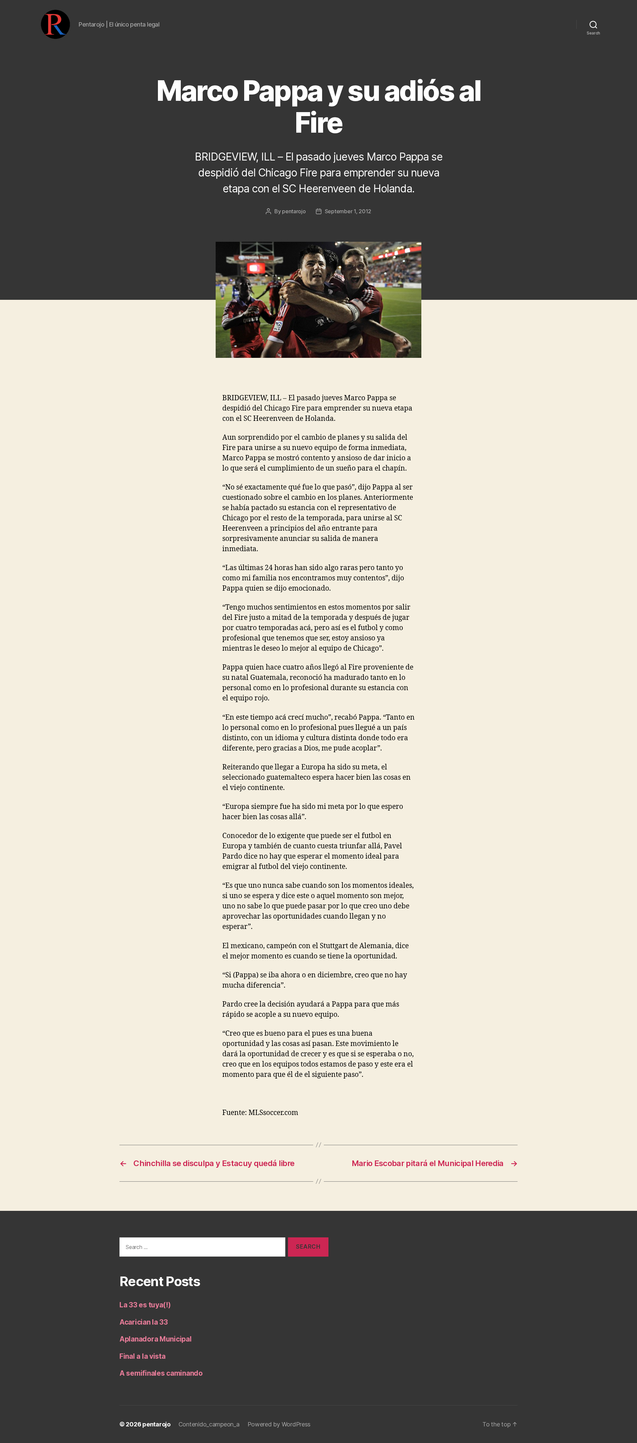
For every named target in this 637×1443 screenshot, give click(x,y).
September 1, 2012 (348, 211)
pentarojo (294, 211)
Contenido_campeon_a (209, 1424)
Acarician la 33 (143, 1322)
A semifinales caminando (161, 1373)
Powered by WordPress (279, 1424)
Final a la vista (142, 1356)
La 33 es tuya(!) (145, 1305)
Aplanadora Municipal (155, 1339)
